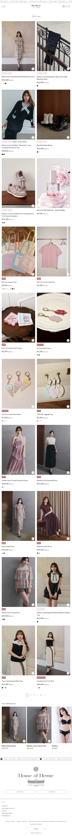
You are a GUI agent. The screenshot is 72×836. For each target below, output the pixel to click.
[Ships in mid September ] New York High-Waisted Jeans (52, 78)
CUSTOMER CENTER (8, 808)
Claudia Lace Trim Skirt (45, 681)
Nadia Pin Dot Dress (44, 546)
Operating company (36, 824)
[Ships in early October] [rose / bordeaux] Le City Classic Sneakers (18, 215)
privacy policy (10, 821)
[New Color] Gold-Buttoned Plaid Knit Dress (18, 77)
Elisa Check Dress (8, 546)
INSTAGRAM (52, 791)
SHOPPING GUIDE (7, 813)
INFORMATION (6, 815)
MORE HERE (20, 791)
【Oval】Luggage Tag (45, 414)
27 (41, 695)
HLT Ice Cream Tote (9, 282)
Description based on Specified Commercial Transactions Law (47, 821)
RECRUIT (4, 810)
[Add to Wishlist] (33, 69)
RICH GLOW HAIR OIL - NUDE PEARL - (51, 210)
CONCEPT (5, 806)
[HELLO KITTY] (63, 6)
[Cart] (69, 6)
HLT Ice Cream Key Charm (11, 414)
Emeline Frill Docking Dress (47, 480)
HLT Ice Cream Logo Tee (46, 282)
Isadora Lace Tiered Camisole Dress (15, 480)
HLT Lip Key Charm (44, 348)
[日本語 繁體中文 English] (36, 828)
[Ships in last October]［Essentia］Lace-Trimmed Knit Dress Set (17, 146)
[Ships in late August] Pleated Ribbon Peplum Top (53, 614)
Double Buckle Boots (44, 145)
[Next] (45, 695)
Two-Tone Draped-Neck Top (12, 681)
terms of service (22, 821)
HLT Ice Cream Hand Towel (12, 348)
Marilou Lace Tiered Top (11, 613)
